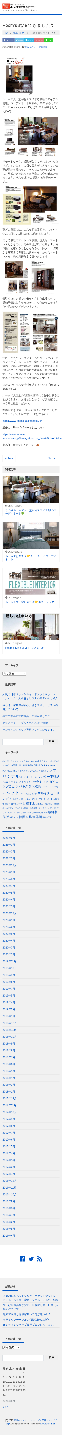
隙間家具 (25, 817)
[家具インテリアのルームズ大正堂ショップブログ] (19, 5)
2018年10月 (9, 1036)
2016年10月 (9, 1194)
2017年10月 (9, 1112)
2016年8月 (8, 1208)
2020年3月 (8, 947)
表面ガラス (14, 817)
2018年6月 (8, 1064)
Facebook (9, 40)
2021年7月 (8, 885)
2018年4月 (8, 1077)
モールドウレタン (16, 799)
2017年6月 (8, 1139)
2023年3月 (8, 844)
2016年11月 (9, 1187)
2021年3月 (8, 906)
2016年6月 (8, 1222)
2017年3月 (8, 1160)
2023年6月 (8, 837)
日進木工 (29, 803)
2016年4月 (8, 1235)
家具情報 (43, 47)
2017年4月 (8, 1153)
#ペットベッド (50, 761)
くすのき (21, 771)
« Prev (9, 458)
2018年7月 (8, 1057)
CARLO (37, 765)
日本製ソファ (16, 804)
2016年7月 (8, 1215)
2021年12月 (9, 865)
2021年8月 (8, 879)
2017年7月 (8, 1132)
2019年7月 (8, 988)
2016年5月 (8, 1228)
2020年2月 (8, 954)
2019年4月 (8, 1002)
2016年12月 (9, 1180)
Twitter (20, 40)
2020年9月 (8, 920)
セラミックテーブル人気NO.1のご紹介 (25, 723)
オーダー (30, 777)
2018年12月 (9, 1023)
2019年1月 (8, 1016)
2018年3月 (8, 1084)
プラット (45, 787)
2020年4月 (8, 940)
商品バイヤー (30, 47)
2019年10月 (9, 968)
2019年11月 (9, 961)
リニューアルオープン (34, 799)
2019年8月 (8, 981)
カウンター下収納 (47, 776)
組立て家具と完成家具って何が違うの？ (26, 716)
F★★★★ (45, 765)
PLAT (4, 771)
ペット (12, 792)
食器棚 (37, 817)
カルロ (5, 782)
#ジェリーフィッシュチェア (13, 761)
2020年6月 (8, 927)
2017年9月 (8, 1119)
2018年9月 (8, 1043)
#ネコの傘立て (37, 761)
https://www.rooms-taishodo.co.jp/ (22, 420)
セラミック (41, 781)
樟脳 (45, 813)
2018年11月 (9, 1029)
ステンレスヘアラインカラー (20, 782)
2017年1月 (8, 1174)
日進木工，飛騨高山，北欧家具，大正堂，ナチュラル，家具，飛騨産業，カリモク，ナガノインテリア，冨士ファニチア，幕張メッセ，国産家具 (31, 808)
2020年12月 (9, 913)
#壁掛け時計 (17, 765)
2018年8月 (8, 1050)
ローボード (48, 799)
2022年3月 (8, 851)
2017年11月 (9, 1105)
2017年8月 (8, 1125)
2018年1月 (8, 1091)
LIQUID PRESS (48, 1423)
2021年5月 (8, 892)
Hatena (30, 40)
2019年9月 (8, 975)
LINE (49, 40)
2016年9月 (8, 1201)
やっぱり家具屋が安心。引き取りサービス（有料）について (30, 707)
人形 (55, 799)
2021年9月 (8, 872)
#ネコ (28, 761)
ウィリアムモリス (33, 771)
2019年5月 (8, 995)
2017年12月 (9, 1098)
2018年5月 (8, 1071)
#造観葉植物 (28, 765)
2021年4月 (8, 899)
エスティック (46, 771)
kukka (52, 765)
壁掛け (7, 804)
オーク (23, 777)
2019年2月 (8, 1009)
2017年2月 (8, 1167)
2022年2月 (8, 858)
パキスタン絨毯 (30, 786)
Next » (51, 458)
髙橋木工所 (47, 817)
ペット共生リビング (29, 794)
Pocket (40, 40)
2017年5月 (8, 1146)
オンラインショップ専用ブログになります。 (28, 729)
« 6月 (5, 1407)
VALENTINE (12, 771)
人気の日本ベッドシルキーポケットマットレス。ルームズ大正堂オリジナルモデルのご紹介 (30, 696)
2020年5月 (8, 933)
